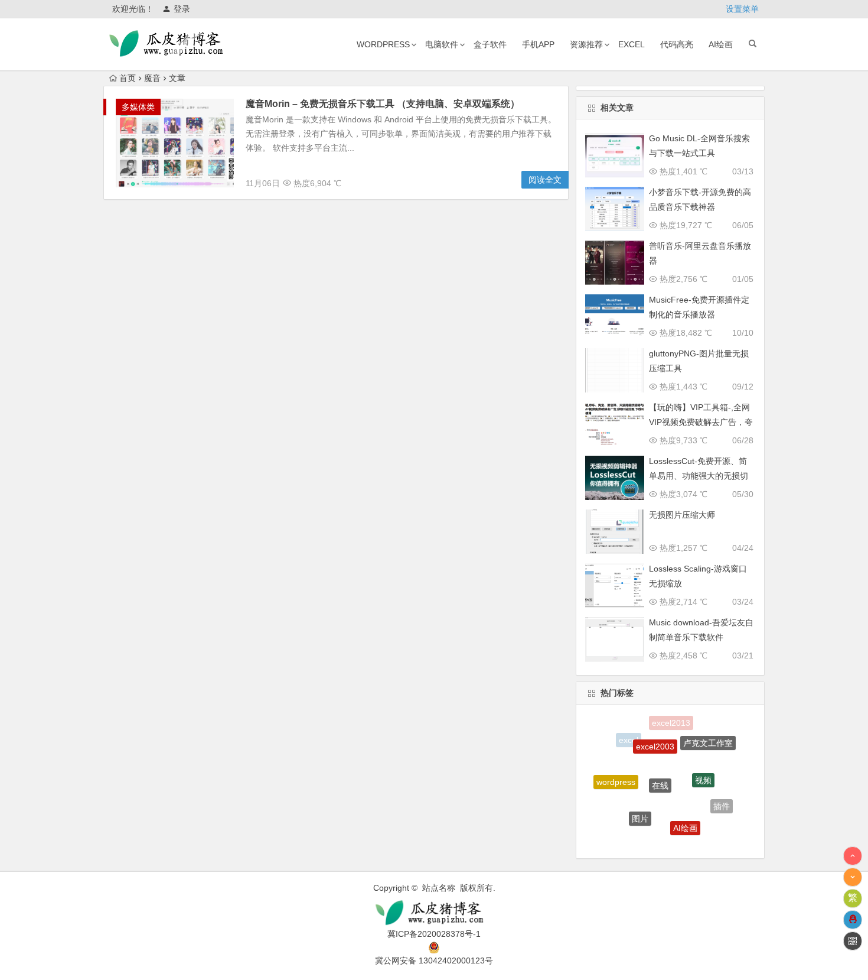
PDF (659, 839)
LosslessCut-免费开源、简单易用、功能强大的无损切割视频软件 (698, 475)
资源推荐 (586, 44)
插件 (721, 801)
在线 (660, 770)
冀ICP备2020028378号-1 (434, 934)
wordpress (383, 44)
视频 (703, 768)
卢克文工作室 (708, 738)
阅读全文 (545, 179)
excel (631, 44)
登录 (182, 9)
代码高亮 (676, 44)
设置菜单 (742, 9)
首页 (127, 78)
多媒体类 (138, 107)
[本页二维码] (852, 941)
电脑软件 (441, 44)
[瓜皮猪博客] (434, 913)
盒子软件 (490, 44)
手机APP (538, 44)
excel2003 (655, 736)
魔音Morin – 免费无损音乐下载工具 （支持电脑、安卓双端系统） (383, 104)
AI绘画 (721, 44)
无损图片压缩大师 (682, 515)
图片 (640, 808)
